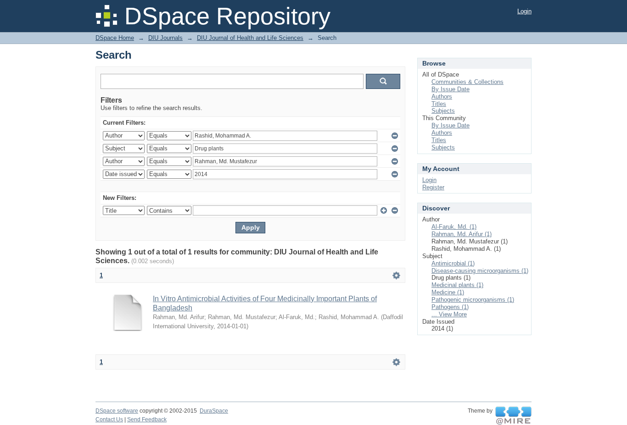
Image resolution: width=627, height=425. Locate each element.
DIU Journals (165, 37)
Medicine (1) (447, 292)
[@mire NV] (513, 416)
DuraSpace (214, 411)
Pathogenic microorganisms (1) (472, 299)
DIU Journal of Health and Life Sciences (250, 37)
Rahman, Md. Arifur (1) (461, 234)
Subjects (443, 110)
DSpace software (116, 411)
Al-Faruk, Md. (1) (453, 226)
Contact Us (109, 419)
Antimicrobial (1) (453, 263)
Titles (438, 103)
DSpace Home (114, 37)
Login (524, 11)
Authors (441, 96)
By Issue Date (450, 89)
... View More (449, 314)
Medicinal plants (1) (457, 284)
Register (433, 187)
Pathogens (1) (450, 307)
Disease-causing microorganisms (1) (479, 270)
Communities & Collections (467, 81)
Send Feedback (147, 419)
